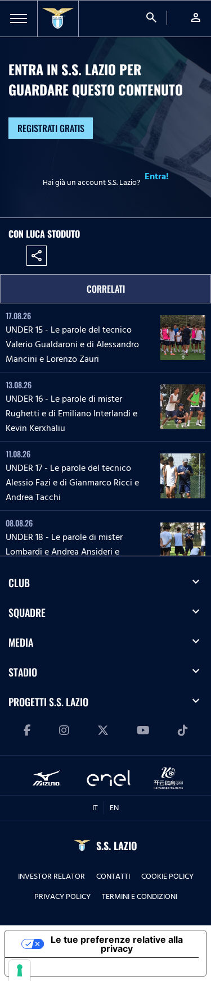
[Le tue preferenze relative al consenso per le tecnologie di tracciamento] (19, 970)
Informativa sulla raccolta (69, 967)
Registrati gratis (50, 128)
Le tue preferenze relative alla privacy (117, 944)
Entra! (157, 176)
